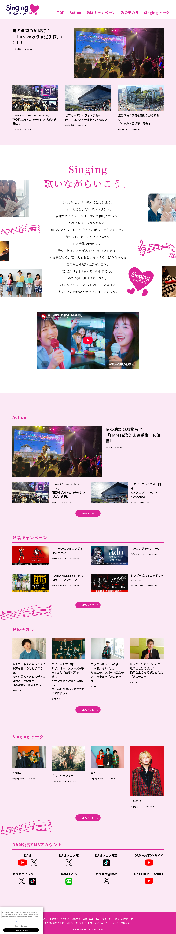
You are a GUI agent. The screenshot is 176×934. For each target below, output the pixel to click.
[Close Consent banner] (41, 908)
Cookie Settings (21, 926)
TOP (60, 12)
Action (75, 12)
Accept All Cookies (21, 930)
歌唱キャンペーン (101, 12)
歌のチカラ (130, 12)
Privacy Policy (21, 922)
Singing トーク (157, 12)
